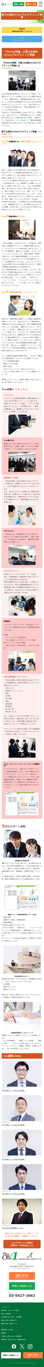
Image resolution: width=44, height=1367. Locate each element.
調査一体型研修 (6, 1314)
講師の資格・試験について (9, 1323)
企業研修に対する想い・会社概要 (11, 1317)
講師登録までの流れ (7, 1329)
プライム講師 (20, 120)
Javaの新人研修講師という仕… (13, 1228)
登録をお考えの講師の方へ (9, 1320)
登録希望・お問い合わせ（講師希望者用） (14, 1339)
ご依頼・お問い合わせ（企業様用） (12, 1336)
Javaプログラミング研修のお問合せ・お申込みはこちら (22, 1244)
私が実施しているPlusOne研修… (14, 1090)
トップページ (5, 1307)
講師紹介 (4, 1333)
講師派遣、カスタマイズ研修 (10, 1310)
